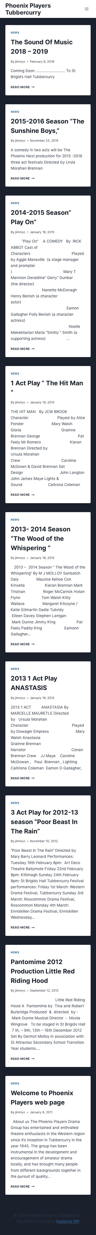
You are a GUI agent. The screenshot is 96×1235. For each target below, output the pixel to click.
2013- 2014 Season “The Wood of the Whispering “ (40, 538)
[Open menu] (86, 8)
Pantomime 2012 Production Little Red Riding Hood (43, 971)
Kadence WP (67, 1221)
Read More (23, 87)
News (15, 32)
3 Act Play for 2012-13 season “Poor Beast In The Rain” (44, 822)
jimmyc (20, 61)
